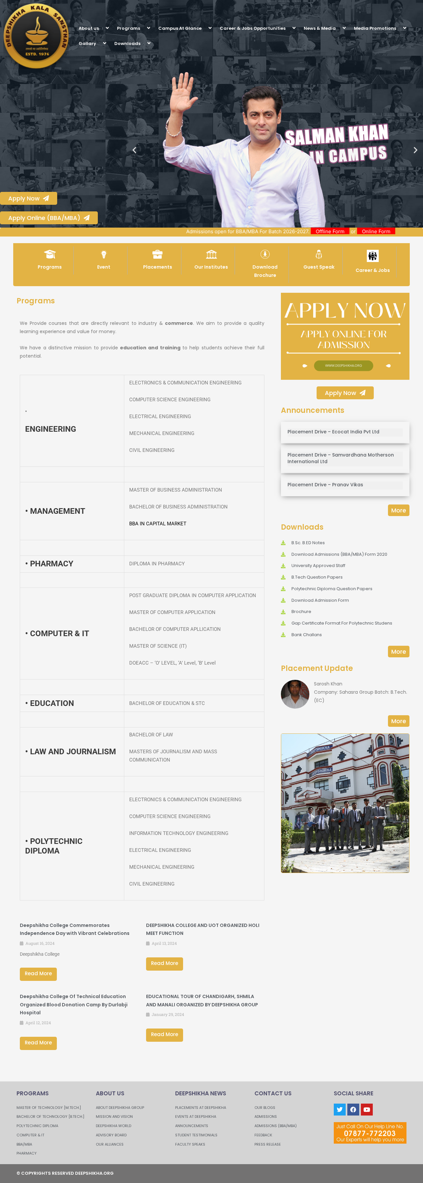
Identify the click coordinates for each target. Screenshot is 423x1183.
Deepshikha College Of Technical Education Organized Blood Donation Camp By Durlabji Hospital (74, 1004)
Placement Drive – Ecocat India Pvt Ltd (333, 431)
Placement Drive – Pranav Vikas (325, 484)
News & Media (320, 28)
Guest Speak (318, 267)
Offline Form (357, 231)
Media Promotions (375, 28)
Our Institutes (211, 267)
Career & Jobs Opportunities (253, 28)
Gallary (87, 43)
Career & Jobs (373, 270)
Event (103, 267)
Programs (128, 28)
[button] (101, 28)
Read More (38, 973)
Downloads (127, 43)
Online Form (404, 231)
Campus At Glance (180, 28)
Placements (157, 267)
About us (89, 28)
